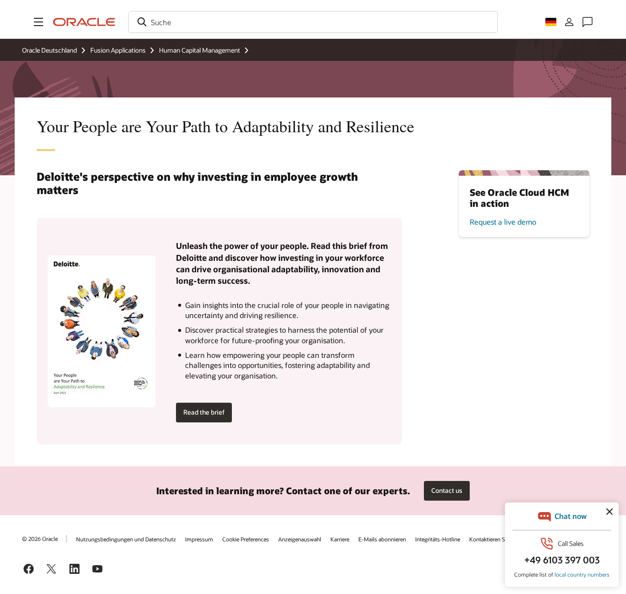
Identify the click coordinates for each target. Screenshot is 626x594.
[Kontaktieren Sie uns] (587, 21)
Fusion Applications (118, 50)
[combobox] (313, 22)
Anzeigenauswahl (299, 539)
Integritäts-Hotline (437, 539)
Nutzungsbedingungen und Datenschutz (126, 539)
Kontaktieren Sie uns (494, 539)
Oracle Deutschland (49, 50)
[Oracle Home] (84, 22)
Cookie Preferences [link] (245, 539)
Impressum (199, 539)
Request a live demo (503, 222)
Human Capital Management (199, 50)
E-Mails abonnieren (382, 539)
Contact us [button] (446, 490)
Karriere (339, 539)
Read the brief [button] (204, 412)
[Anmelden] (569, 21)
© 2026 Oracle (40, 538)
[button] (38, 21)
